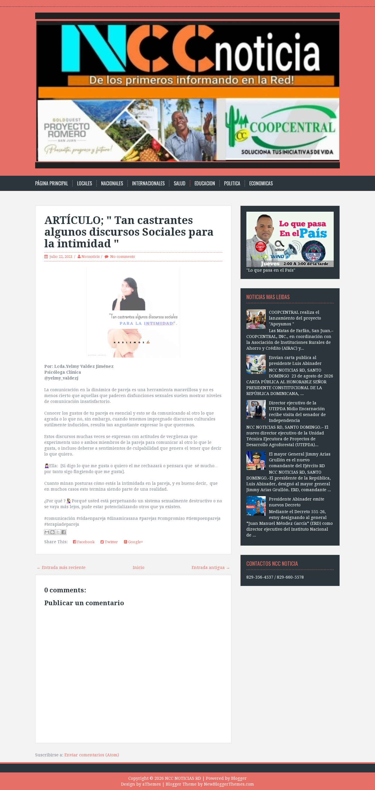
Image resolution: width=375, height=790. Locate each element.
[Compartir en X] (58, 532)
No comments (122, 256)
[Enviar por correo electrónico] (47, 532)
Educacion (205, 183)
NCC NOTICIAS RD (183, 778)
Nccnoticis (90, 256)
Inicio (138, 567)
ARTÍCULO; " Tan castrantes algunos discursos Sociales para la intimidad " (129, 232)
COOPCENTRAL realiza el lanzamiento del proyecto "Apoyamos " (295, 318)
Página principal (51, 183)
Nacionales (112, 183)
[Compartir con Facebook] (64, 532)
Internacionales (148, 183)
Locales (84, 183)
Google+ (135, 542)
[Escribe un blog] (52, 532)
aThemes (151, 784)
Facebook (85, 542)
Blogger (239, 778)
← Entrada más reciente (61, 567)
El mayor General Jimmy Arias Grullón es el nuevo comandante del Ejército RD (299, 460)
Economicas (261, 183)
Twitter (111, 542)
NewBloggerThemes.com (229, 784)
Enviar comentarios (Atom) (91, 755)
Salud (179, 183)
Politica (232, 183)
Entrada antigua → (211, 567)
